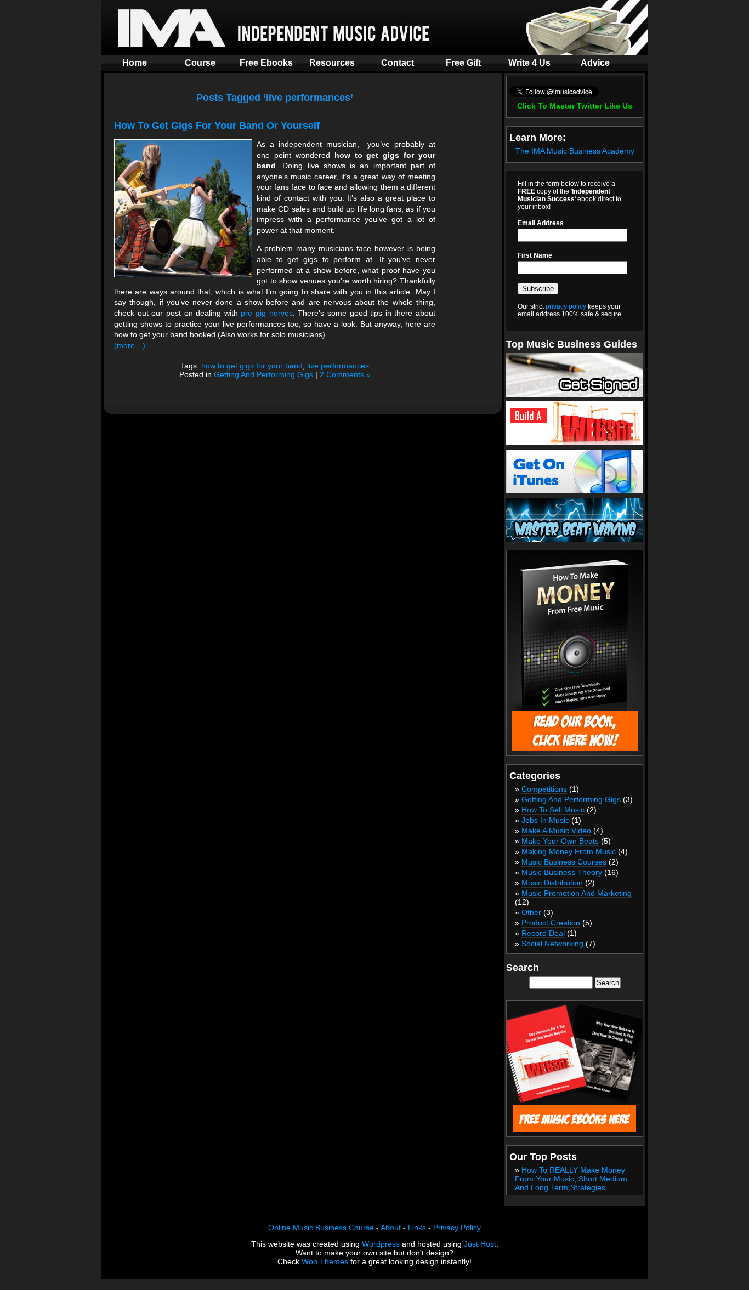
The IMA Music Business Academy (574, 150)
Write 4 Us (529, 62)
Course (200, 62)
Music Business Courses (563, 861)
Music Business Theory (561, 872)
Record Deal (543, 933)
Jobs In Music (545, 820)
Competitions (544, 789)
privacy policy (566, 306)
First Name (535, 255)
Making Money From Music (568, 851)
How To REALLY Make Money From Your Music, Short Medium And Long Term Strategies (571, 1179)
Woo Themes (325, 1261)
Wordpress (381, 1244)
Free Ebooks (266, 62)
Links (417, 1227)
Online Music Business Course (321, 1227)
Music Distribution (552, 882)
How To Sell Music (553, 809)
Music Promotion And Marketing (576, 893)
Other (531, 912)
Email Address (541, 223)
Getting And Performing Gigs (263, 374)
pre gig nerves (266, 313)
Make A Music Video (556, 830)
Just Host (480, 1244)
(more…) (129, 345)
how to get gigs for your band (252, 365)
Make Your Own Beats (560, 841)
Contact (397, 62)
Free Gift (463, 62)
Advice (595, 62)
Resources (332, 62)
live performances (338, 365)
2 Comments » (345, 374)
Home (134, 62)
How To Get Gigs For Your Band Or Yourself (217, 125)
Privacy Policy (457, 1227)
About (391, 1227)
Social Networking (552, 943)
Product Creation (550, 922)
